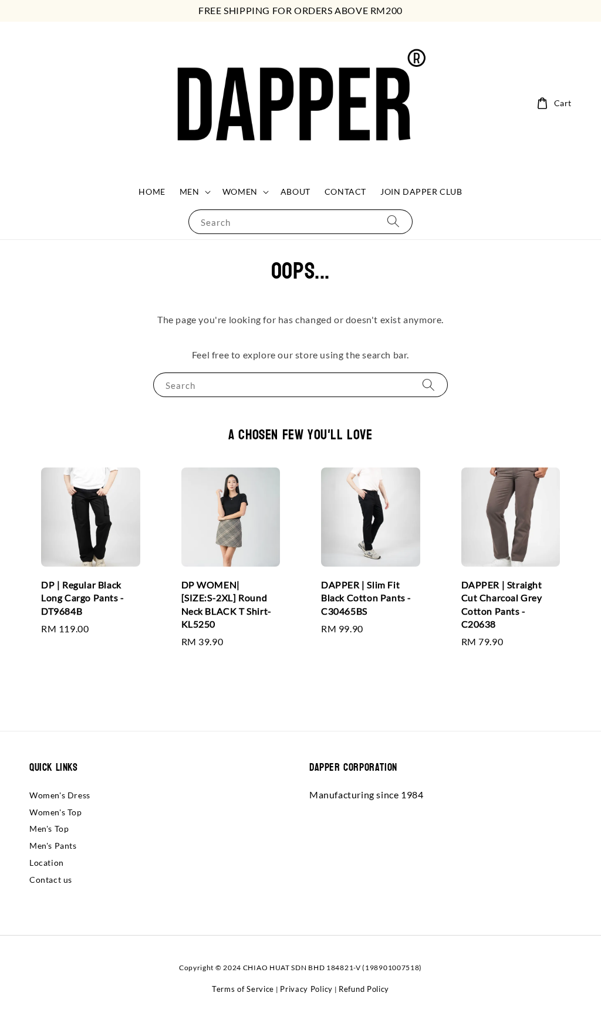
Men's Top (49, 829)
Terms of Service (243, 989)
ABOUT (295, 191)
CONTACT (345, 191)
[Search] (393, 221)
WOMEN (240, 191)
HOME (152, 191)
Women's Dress (59, 795)
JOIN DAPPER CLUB (421, 191)
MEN (190, 191)
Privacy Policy (306, 989)
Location (46, 863)
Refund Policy (364, 989)
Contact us (50, 880)
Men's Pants (53, 846)
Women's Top (55, 812)
